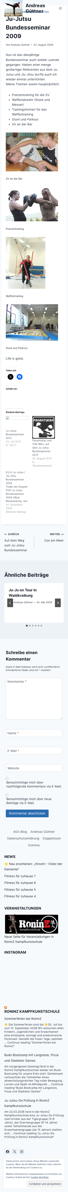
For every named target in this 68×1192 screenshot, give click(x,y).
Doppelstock (52, 838)
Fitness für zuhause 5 (20, 889)
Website (13, 768)
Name (13, 733)
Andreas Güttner (20, 44)
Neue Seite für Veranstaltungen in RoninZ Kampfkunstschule (29, 939)
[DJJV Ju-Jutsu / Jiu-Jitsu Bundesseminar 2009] (19, 492)
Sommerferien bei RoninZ (23, 1018)
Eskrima (34, 845)
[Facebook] (7, 1151)
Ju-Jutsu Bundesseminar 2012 (15, 434)
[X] (14, 1151)
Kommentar (17, 681)
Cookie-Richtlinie (40, 1177)
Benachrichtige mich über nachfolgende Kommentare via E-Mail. (34, 784)
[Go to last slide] (10, 603)
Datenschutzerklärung (23, 838)
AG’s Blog (20, 832)
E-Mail (13, 751)
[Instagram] (21, 1151)
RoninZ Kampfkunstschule (32, 1011)
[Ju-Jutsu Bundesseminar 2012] (17, 422)
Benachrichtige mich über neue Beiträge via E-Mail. (28, 801)
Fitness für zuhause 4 (20, 896)
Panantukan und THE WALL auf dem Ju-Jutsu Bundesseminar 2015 (42, 447)
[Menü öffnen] (60, 8)
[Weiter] (58, 603)
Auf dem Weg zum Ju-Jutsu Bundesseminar (15, 542)
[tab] (27, 626)
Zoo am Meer (54, 537)
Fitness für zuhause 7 (20, 876)
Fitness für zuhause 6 (20, 883)
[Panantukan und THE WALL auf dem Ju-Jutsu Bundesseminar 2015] (43, 427)
